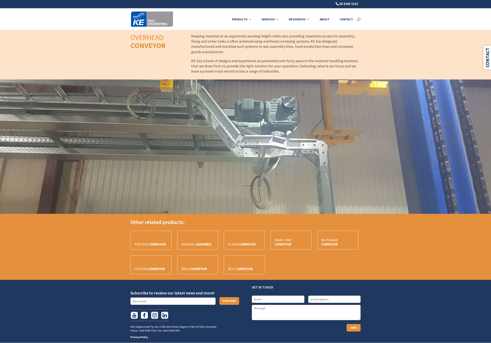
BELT (240, 269)
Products (239, 19)
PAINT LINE (283, 242)
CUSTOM (149, 269)
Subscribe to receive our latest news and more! (172, 293)
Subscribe (229, 301)
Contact (346, 19)
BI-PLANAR (329, 242)
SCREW (242, 244)
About (325, 19)
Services (268, 19)
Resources (297, 19)
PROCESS (150, 244)
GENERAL (196, 244)
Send (353, 327)
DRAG (194, 269)
